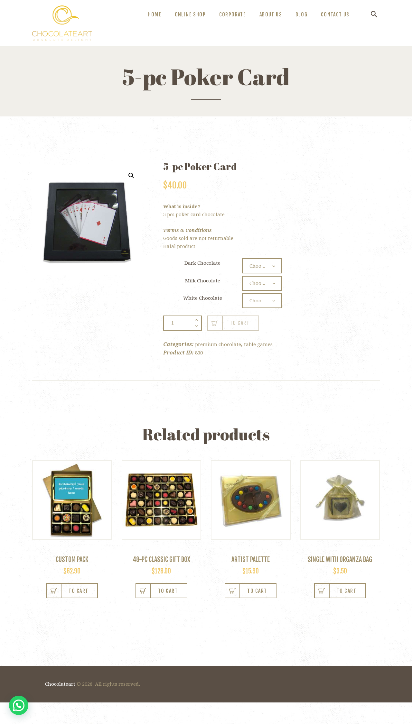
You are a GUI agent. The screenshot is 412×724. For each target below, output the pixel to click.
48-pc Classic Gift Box (161, 559)
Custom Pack (72, 559)
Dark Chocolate (202, 263)
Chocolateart (60, 684)
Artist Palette (250, 559)
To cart (240, 323)
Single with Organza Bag (340, 559)
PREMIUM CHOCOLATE (218, 344)
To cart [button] (168, 591)
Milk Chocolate (202, 281)
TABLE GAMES (258, 344)
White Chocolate (202, 298)
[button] (131, 175)
